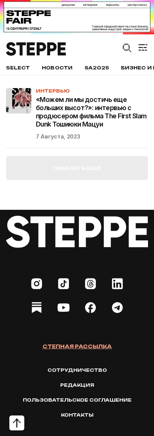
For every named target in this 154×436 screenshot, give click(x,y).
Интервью (53, 91)
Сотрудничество (77, 370)
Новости (57, 68)
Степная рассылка (77, 346)
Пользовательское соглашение (77, 400)
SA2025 (96, 68)
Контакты (77, 415)
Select (18, 68)
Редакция (77, 385)
